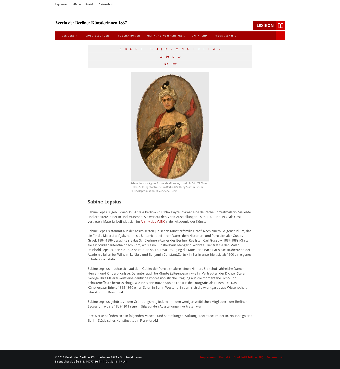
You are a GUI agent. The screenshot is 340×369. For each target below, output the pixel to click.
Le (167, 56)
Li (173, 56)
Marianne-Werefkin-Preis (166, 35)
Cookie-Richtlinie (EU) (248, 357)
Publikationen (129, 35)
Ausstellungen (97, 35)
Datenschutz (106, 4)
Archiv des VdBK (153, 221)
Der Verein (70, 35)
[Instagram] (282, 5)
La (161, 56)
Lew (174, 64)
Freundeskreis (225, 35)
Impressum (61, 4)
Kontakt (90, 4)
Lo (179, 56)
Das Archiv (200, 35)
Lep (166, 64)
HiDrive (76, 4)
